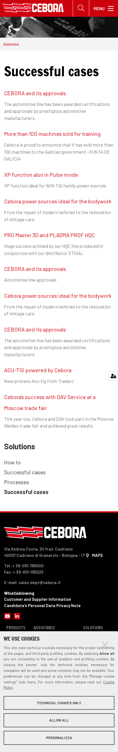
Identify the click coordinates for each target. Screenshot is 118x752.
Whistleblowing (19, 593)
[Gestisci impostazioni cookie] (113, 376)
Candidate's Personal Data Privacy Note (42, 605)
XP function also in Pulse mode (41, 174)
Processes (16, 482)
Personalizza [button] (59, 738)
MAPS (97, 555)
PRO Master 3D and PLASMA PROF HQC (49, 235)
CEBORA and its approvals (35, 93)
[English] (33, 8)
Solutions (11, 44)
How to (12, 462)
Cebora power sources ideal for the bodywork (57, 201)
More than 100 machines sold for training (52, 133)
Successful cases (25, 472)
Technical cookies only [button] (59, 703)
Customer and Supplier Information (37, 599)
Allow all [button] (59, 720)
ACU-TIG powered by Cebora (37, 370)
